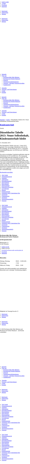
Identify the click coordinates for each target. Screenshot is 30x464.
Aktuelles (4, 88)
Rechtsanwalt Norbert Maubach (11, 78)
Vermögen (4, 197)
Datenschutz (5, 12)
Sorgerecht (4, 194)
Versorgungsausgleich (7, 199)
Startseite (4, 74)
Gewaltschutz (5, 188)
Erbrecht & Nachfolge (7, 187)
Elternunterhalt (5, 185)
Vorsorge (4, 200)
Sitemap (4, 14)
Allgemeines (5, 179)
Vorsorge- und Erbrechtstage (9, 89)
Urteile (3, 91)
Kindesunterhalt (7, 125)
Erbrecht (5, 80)
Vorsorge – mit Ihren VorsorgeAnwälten (13, 83)
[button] (2, 128)
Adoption (4, 178)
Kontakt (4, 92)
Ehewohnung (5, 184)
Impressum (4, 11)
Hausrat (4, 190)
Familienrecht (6, 85)
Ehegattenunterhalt (7, 181)
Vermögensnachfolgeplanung (11, 82)
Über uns (4, 75)
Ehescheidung (5, 182)
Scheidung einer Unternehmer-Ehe (11, 193)
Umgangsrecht (5, 196)
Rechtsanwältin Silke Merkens (11, 77)
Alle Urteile (5, 175)
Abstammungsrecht (7, 176)
